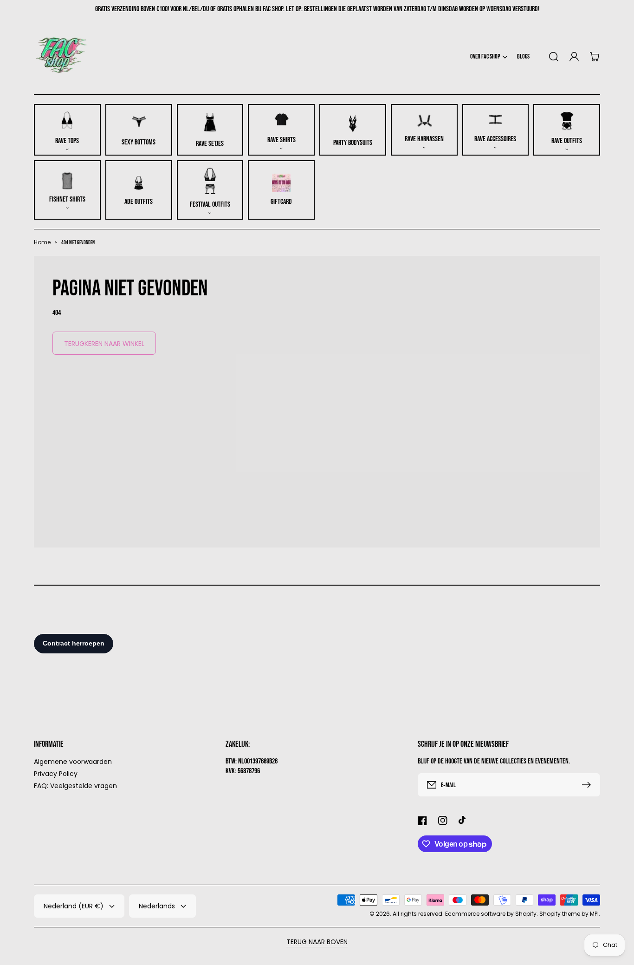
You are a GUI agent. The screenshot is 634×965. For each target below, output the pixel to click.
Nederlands (157, 906)
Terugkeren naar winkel (104, 343)
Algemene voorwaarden (73, 761)
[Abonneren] (588, 784)
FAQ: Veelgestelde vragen (75, 785)
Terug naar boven (317, 942)
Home (42, 242)
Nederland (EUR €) (74, 906)
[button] (489, 56)
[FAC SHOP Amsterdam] (62, 56)
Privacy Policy (56, 773)
